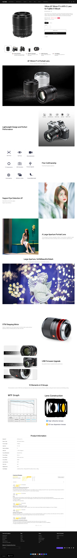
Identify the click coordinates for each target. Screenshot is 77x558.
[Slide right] (41, 49)
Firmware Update (41, 539)
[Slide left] (3, 49)
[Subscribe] (19, 548)
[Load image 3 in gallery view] (22, 49)
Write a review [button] (61, 477)
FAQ (39, 542)
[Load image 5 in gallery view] (36, 49)
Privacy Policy (4, 538)
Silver (51, 23)
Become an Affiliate (41, 538)
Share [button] (47, 36)
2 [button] (37, 525)
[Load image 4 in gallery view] (29, 49)
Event (21, 538)
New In (22, 535)
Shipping (46, 19)
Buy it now (55, 33)
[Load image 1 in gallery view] (8, 49)
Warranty (3, 539)
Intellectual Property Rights (6, 542)
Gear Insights (23, 541)
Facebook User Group (60, 535)
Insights (22, 539)
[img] (18, 484)
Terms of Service (4, 541)
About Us (40, 535)
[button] (11, 2)
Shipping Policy (4, 535)
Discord (58, 538)
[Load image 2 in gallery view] (15, 49)
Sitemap (40, 541)
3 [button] (38, 525)
